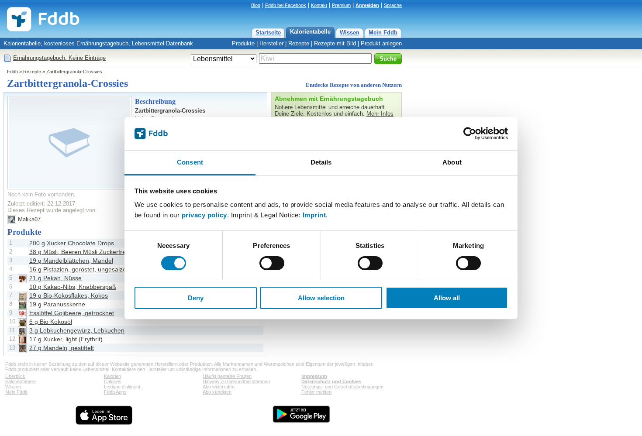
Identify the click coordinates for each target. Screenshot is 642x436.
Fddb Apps (115, 392)
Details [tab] (321, 162)
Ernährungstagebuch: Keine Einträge (59, 58)
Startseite (268, 32)
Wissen (349, 32)
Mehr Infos (379, 113)
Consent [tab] (190, 162)
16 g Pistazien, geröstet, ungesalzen (79, 269)
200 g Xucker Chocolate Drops (71, 243)
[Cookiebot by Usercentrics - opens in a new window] (469, 133)
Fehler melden (316, 392)
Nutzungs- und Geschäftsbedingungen (342, 386)
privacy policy (204, 215)
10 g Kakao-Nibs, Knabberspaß (72, 286)
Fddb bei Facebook (285, 5)
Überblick (15, 376)
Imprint (314, 215)
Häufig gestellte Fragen (227, 376)
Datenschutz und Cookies (331, 381)
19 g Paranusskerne (57, 304)
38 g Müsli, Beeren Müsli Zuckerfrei (78, 251)
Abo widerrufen (219, 386)
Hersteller (271, 43)
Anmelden (367, 5)
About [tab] (452, 162)
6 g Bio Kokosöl (50, 321)
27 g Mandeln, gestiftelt (61, 347)
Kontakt (319, 5)
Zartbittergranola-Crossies (74, 71)
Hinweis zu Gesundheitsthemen (236, 381)
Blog (255, 5)
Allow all (447, 298)
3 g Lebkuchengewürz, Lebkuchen (76, 330)
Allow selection (321, 298)
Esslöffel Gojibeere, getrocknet (71, 312)
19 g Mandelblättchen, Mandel (71, 260)
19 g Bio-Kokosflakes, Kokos (68, 295)
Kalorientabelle (310, 31)
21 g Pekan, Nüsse (55, 278)
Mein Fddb (383, 32)
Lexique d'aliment (122, 386)
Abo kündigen (217, 392)
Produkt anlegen (381, 43)
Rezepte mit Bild (335, 43)
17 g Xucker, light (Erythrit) (66, 339)
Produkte (243, 43)
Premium (341, 5)
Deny (196, 298)
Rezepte (298, 43)
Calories (112, 381)
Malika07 (29, 219)
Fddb (12, 71)
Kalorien (112, 376)
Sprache (393, 5)
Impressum (314, 376)
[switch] (271, 263)
